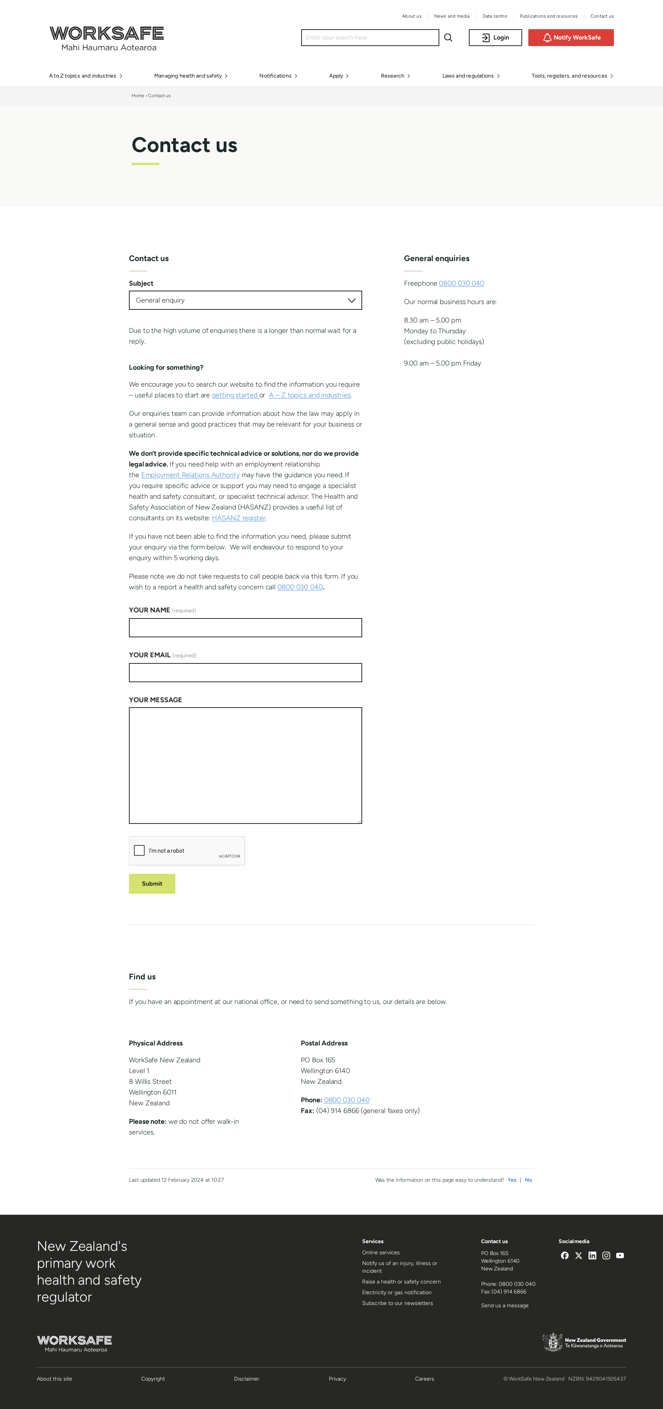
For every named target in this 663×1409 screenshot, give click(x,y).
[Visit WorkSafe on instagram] (606, 1256)
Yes (512, 1180)
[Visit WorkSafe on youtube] (620, 1256)
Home (138, 95)
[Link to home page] (106, 48)
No (528, 1180)
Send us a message (505, 1305)
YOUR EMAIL (162, 655)
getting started (235, 395)
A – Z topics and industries (309, 395)
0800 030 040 (300, 587)
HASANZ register (239, 518)
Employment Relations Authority (190, 475)
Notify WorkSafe (577, 37)
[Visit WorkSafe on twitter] (578, 1256)
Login (501, 37)
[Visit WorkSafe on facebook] (565, 1256)
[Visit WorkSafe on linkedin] (592, 1256)
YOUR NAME (162, 610)
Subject (141, 283)
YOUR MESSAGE (155, 700)
